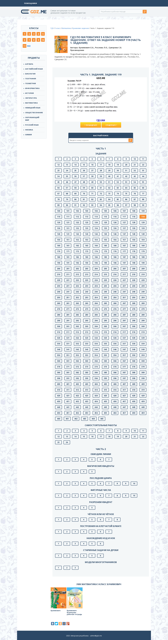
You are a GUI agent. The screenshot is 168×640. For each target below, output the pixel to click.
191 (67, 263)
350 (58, 355)
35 (67, 176)
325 (105, 338)
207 (124, 268)
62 (109, 188)
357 (124, 355)
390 (58, 378)
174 (96, 251)
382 (77, 372)
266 (114, 303)
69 (75, 193)
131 (67, 228)
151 (67, 239)
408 (133, 384)
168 (133, 245)
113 (86, 216)
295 (105, 320)
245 (105, 291)
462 (75, 418)
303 (86, 326)
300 (58, 326)
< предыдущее (90, 125)
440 (58, 407)
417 (124, 390)
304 (96, 326)
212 (77, 274)
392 (77, 378)
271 (67, 309)
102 (77, 211)
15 (84, 164)
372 (77, 366)
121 (67, 222)
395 (105, 378)
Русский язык (32, 125)
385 (105, 372)
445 (105, 407)
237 (124, 286)
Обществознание (34, 112)
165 (105, 245)
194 (96, 263)
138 (133, 228)
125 (105, 222)
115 (105, 216)
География (30, 78)
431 (67, 401)
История (29, 93)
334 (96, 343)
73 (109, 193)
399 (143, 378)
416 (114, 390)
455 (105, 413)
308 (133, 326)
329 (143, 338)
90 (67, 205)
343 (86, 349)
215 (105, 274)
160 (58, 245)
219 (143, 274)
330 (58, 343)
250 (58, 297)
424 (96, 395)
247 (124, 291)
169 (143, 245)
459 (143, 413)
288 (133, 315)
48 (84, 182)
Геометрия (30, 83)
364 (96, 361)
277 (124, 309)
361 (67, 361)
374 (96, 366)
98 (135, 205)
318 (133, 332)
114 (96, 216)
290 (58, 320)
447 (124, 407)
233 (86, 286)
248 (133, 291)
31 (126, 170)
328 (133, 338)
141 (67, 234)
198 (133, 263)
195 (105, 263)
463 (84, 418)
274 (96, 309)
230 (58, 286)
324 (96, 338)
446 (114, 407)
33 (143, 170)
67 (58, 193)
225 (105, 280)
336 (114, 343)
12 (58, 164)
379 (143, 366)
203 (86, 268)
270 (58, 309)
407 (124, 384)
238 (133, 286)
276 (114, 309)
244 (96, 291)
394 (96, 378)
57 (67, 188)
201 (67, 268)
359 (143, 355)
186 (114, 257)
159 (143, 239)
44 (143, 176)
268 (133, 303)
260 (58, 303)
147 (124, 234)
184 (96, 257)
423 (86, 395)
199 (143, 263)
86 (126, 199)
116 (114, 216)
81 (84, 199)
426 (114, 395)
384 (96, 372)
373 (86, 366)
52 (118, 182)
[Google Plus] (67, 623)
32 (135, 170)
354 (96, 355)
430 (58, 401)
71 (92, 193)
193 (86, 263)
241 (67, 291)
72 (101, 193)
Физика (29, 130)
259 (143, 297)
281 (67, 315)
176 (114, 251)
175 (105, 251)
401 (67, 384)
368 (133, 361)
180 (58, 257)
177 (124, 251)
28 (101, 170)
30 (118, 170)
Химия (28, 134)
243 (86, 291)
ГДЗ (52, 28)
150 (58, 239)
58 (75, 188)
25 (75, 170)
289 (143, 315)
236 (114, 286)
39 (101, 176)
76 (135, 193)
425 (105, 395)
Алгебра (29, 64)
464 (93, 418)
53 (126, 182)
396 (114, 378)
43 (135, 176)
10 (43, 40)
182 (77, 257)
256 (114, 297)
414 (96, 390)
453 (86, 413)
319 (143, 332)
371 (67, 366)
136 (114, 228)
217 (124, 274)
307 (124, 326)
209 (143, 268)
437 (124, 401)
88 (143, 199)
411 (67, 390)
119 (143, 216)
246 (114, 291)
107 (124, 211)
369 (143, 361)
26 (84, 170)
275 (105, 309)
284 (96, 315)
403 (86, 384)
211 (67, 274)
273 (86, 309)
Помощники (30, 3)
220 (58, 280)
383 (86, 372)
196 (114, 263)
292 (77, 320)
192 (77, 263)
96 (118, 205)
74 (118, 193)
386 (114, 372)
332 (77, 343)
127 (124, 222)
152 (77, 239)
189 (143, 257)
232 (77, 286)
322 (77, 338)
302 (77, 326)
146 (114, 234)
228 (133, 280)
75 (126, 193)
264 (96, 303)
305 (105, 326)
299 (143, 320)
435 (105, 401)
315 (105, 332)
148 (133, 234)
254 (96, 297)
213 (86, 274)
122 (77, 222)
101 (67, 211)
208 (133, 268)
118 (133, 216)
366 (114, 361)
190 (58, 263)
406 (114, 384)
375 (105, 366)
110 (58, 216)
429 (143, 395)
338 (133, 343)
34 (58, 176)
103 (86, 211)
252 (77, 297)
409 (143, 384)
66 (143, 188)
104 (96, 211)
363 (86, 361)
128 (133, 222)
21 (135, 164)
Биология (30, 74)
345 (105, 349)
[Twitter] (56, 623)
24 (67, 170)
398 (133, 378)
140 (58, 234)
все (28, 46)
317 (124, 332)
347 (124, 349)
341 (67, 349)
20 (126, 164)
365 (105, 361)
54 (135, 182)
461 (67, 418)
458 (133, 413)
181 (67, 257)
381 (67, 372)
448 (133, 407)
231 (67, 286)
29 (109, 170)
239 (143, 286)
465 (101, 418)
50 (101, 182)
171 (67, 251)
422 (77, 395)
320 (58, 338)
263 (86, 303)
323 (86, 338)
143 (86, 234)
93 (92, 205)
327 (124, 338)
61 (101, 188)
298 (133, 320)
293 (86, 320)
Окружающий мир (32, 118)
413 (86, 390)
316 (114, 332)
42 (126, 176)
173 (86, 251)
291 (67, 320)
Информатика (32, 88)
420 (58, 395)
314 (96, 332)
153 (86, 239)
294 (96, 320)
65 (135, 188)
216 (114, 274)
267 (124, 303)
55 (143, 182)
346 (114, 349)
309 (143, 326)
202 (77, 268)
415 (105, 390)
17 (101, 164)
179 (143, 251)
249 (143, 291)
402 (77, 384)
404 (96, 384)
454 (96, 413)
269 (143, 303)
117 (124, 216)
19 (118, 164)
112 (77, 216)
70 (84, 193)
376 (114, 366)
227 (124, 280)
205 (105, 268)
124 (96, 222)
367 (124, 361)
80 (75, 199)
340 (58, 349)
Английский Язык (34, 69)
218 (133, 274)
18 (109, 164)
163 (86, 245)
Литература (31, 98)
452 (77, 413)
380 (58, 372)
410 (58, 390)
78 (58, 199)
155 (105, 239)
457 (124, 413)
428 (133, 395)
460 (58, 418)
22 (143, 164)
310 (58, 332)
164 (96, 245)
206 (114, 268)
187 (124, 257)
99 (143, 205)
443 (86, 407)
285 (105, 315)
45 (58, 182)
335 (105, 343)
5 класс (57, 28)
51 (109, 182)
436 (114, 401)
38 (92, 176)
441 (67, 407)
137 (124, 228)
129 (143, 222)
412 (77, 390)
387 (124, 372)
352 (77, 355)
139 (143, 228)
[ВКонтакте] (52, 623)
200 (58, 268)
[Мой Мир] (64, 623)
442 (77, 407)
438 (133, 401)
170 (58, 251)
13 (67, 164)
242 (77, 291)
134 (96, 228)
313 (86, 332)
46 (67, 182)
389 (143, 372)
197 (124, 263)
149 (143, 234)
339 (143, 343)
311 (67, 332)
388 (133, 372)
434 (96, 401)
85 (118, 199)
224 (96, 280)
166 (114, 245)
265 (105, 303)
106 (114, 211)
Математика (31, 103)
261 (67, 303)
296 (114, 320)
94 (101, 205)
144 (96, 234)
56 (58, 188)
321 (67, 338)
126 (114, 222)
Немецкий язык (32, 108)
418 (133, 390)
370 (58, 366)
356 (114, 355)
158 (133, 239)
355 (105, 355)
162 (77, 245)
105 (105, 211)
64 (126, 188)
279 (143, 309)
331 (67, 343)
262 (77, 303)
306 (114, 326)
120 (58, 222)
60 (92, 188)
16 (92, 164)
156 (114, 239)
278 (133, 309)
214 (96, 274)
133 (86, 228)
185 (105, 257)
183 (86, 257)
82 (92, 199)
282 (77, 315)
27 (92, 170)
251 (67, 297)
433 (86, 401)
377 (124, 366)
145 (105, 234)
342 (77, 349)
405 (105, 384)
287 (124, 315)
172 (77, 251)
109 (143, 211)
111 (67, 216)
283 (86, 315)
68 (67, 193)
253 (86, 297)
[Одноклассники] (60, 623)
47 (75, 182)
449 (143, 407)
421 (67, 395)
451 (67, 413)
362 (77, 361)
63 (118, 188)
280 (58, 315)
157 (124, 239)
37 (84, 176)
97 (126, 205)
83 (101, 199)
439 (143, 401)
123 (86, 222)
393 (86, 378)
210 (58, 274)
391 (67, 378)
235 (105, 286)
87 (135, 199)
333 (86, 343)
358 (133, 355)
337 (124, 343)
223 (86, 280)
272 (77, 309)
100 (58, 211)
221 (67, 280)
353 (86, 355)
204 (96, 268)
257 (124, 297)
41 (118, 176)
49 (92, 182)
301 (67, 326)
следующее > (111, 125)
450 (58, 413)
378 (133, 366)
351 (67, 355)
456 (114, 413)
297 (124, 320)
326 (114, 338)
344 (96, 349)
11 (24, 46)
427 (124, 395)
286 (114, 315)
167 (124, 245)
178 (133, 251)
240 (58, 291)
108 (133, 211)
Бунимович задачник (80, 28)
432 (77, 401)
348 (133, 349)
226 (114, 280)
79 (67, 199)
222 (77, 280)
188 (133, 257)
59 (84, 188)
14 (75, 164)
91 (75, 205)
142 (77, 234)
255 (105, 297)
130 (58, 228)
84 (109, 199)
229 (143, 280)
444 (96, 407)
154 (96, 239)
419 (143, 390)
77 (143, 193)
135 (105, 228)
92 (84, 205)
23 (58, 170)
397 (124, 378)
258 (133, 297)
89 (58, 205)
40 (109, 176)
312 (77, 332)
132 (77, 228)
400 (58, 384)
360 (58, 361)
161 (67, 245)
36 (75, 176)
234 (96, 286)
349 (143, 349)
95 (109, 205)
